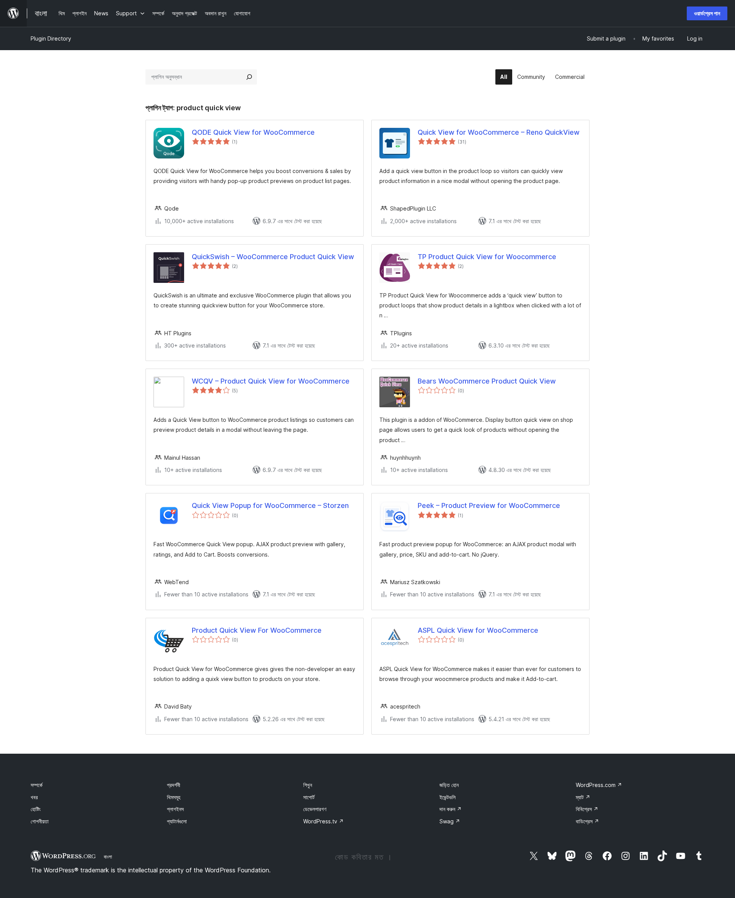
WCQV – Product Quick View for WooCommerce (271, 381)
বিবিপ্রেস (587, 809)
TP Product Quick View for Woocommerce (487, 257)
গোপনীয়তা (40, 821)
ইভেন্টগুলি (447, 797)
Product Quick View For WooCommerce (257, 630)
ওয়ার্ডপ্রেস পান (707, 13)
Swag (449, 821)
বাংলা (108, 857)
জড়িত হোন (449, 785)
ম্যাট (583, 797)
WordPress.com (599, 785)
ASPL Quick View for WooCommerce (478, 630)
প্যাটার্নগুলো (177, 821)
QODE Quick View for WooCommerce (253, 132)
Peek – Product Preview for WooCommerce (489, 505)
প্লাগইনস (175, 809)
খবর (34, 797)
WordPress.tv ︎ (323, 821)
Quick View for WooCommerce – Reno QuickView (499, 132)
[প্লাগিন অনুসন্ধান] (249, 77)
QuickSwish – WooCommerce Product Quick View (273, 257)
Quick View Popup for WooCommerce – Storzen (270, 505)
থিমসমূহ (173, 797)
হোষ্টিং (36, 809)
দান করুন (450, 809)
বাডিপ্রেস (587, 821)
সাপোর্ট (309, 797)
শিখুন (307, 785)
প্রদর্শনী (173, 785)
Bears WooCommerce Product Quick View (487, 381)
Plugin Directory (51, 38)
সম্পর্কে (36, 785)
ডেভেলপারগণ (314, 809)
